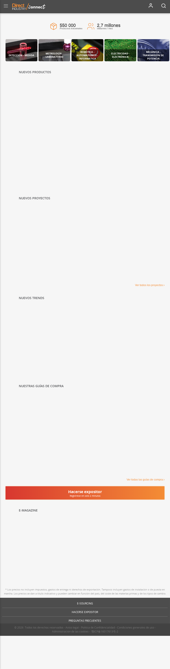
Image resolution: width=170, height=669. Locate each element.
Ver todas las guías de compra (145, 479)
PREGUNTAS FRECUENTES (85, 621)
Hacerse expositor (85, 612)
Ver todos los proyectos (149, 285)
